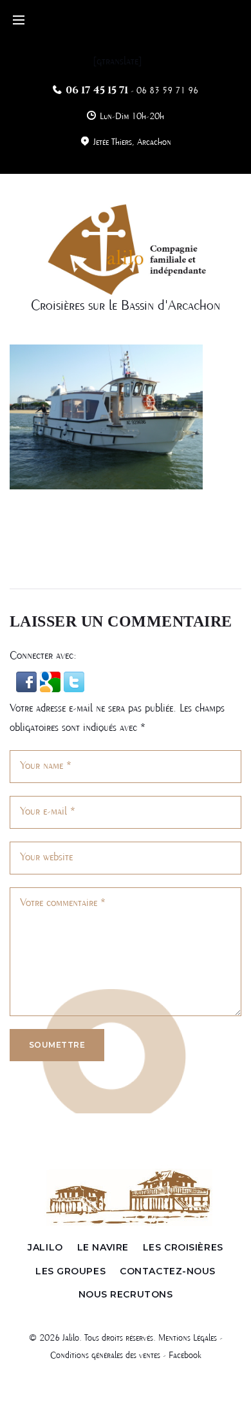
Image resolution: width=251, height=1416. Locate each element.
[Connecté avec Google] (52, 681)
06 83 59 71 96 (167, 90)
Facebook (185, 1355)
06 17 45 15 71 (97, 90)
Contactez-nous (168, 1271)
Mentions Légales (187, 1338)
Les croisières (183, 1247)
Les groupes (70, 1271)
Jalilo (45, 1247)
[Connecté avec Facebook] (28, 681)
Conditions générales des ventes (105, 1355)
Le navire (103, 1247)
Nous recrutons (126, 1294)
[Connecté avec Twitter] (74, 681)
